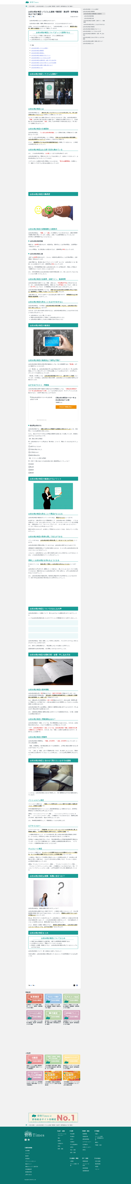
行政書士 (72, 1142)
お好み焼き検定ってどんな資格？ (39, 48)
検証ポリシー (28, 1164)
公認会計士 (60, 1143)
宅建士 (96, 1134)
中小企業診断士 (74, 1144)
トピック (97, 1169)
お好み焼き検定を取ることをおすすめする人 (94, 24)
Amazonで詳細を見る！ (66, 407)
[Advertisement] (53, 177)
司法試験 (72, 1134)
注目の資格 (31, 6)
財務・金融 (60, 1148)
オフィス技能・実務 (74, 1164)
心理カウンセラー (87, 1147)
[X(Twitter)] (74, 985)
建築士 (96, 1142)
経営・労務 (73, 1152)
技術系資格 (85, 1168)
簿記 (59, 1138)
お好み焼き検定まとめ (37, 67)
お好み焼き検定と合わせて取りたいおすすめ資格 (43, 62)
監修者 (27, 1156)
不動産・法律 (98, 1145)
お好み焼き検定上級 (89, 18)
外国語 (96, 1166)
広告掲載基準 (28, 1169)
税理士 (59, 1140)
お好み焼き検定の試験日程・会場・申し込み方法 (43, 60)
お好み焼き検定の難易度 (37, 50)
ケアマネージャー (87, 1142)
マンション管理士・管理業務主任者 (99, 1138)
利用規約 (27, 1158)
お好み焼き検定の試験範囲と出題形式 (94, 13)
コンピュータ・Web (86, 1164)
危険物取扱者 (86, 1170)
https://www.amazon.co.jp (41, 419)
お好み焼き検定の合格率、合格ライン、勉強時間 (94, 21)
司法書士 (72, 1136)
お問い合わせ (28, 1174)
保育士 (84, 1149)
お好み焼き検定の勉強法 (38, 53)
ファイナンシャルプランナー (62, 1134)
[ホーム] (26, 6)
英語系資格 (97, 1164)
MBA (59, 1146)
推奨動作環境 (28, 1172)
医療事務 (85, 1134)
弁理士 (71, 1147)
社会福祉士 (85, 1144)
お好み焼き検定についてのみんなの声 (40, 58)
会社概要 (27, 1150)
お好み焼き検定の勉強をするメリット (40, 55)
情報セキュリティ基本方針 (31, 1166)
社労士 (71, 1139)
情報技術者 (85, 1161)
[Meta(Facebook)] (77, 985)
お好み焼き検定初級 (89, 16)
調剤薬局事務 (86, 1139)
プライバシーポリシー (30, 1161)
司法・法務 (73, 1149)
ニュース (27, 1153)
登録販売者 (85, 1136)
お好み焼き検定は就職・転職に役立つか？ (42, 65)
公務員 (71, 1161)
